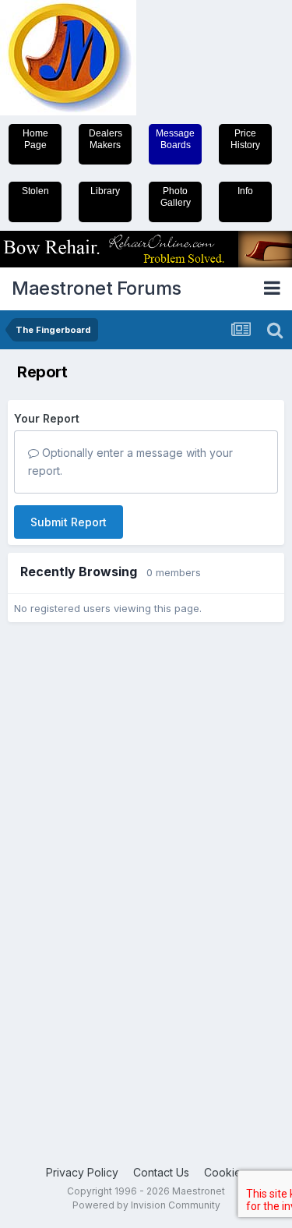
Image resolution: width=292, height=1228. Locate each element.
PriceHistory (245, 139)
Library (105, 191)
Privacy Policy (82, 1172)
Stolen (35, 191)
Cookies (225, 1172)
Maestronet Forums (96, 288)
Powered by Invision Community (146, 1205)
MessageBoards (175, 139)
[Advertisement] (70, 872)
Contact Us (161, 1172)
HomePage (35, 139)
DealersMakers (105, 139)
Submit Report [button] (68, 522)
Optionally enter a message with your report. (130, 461)
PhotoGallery (175, 197)
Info (245, 191)
